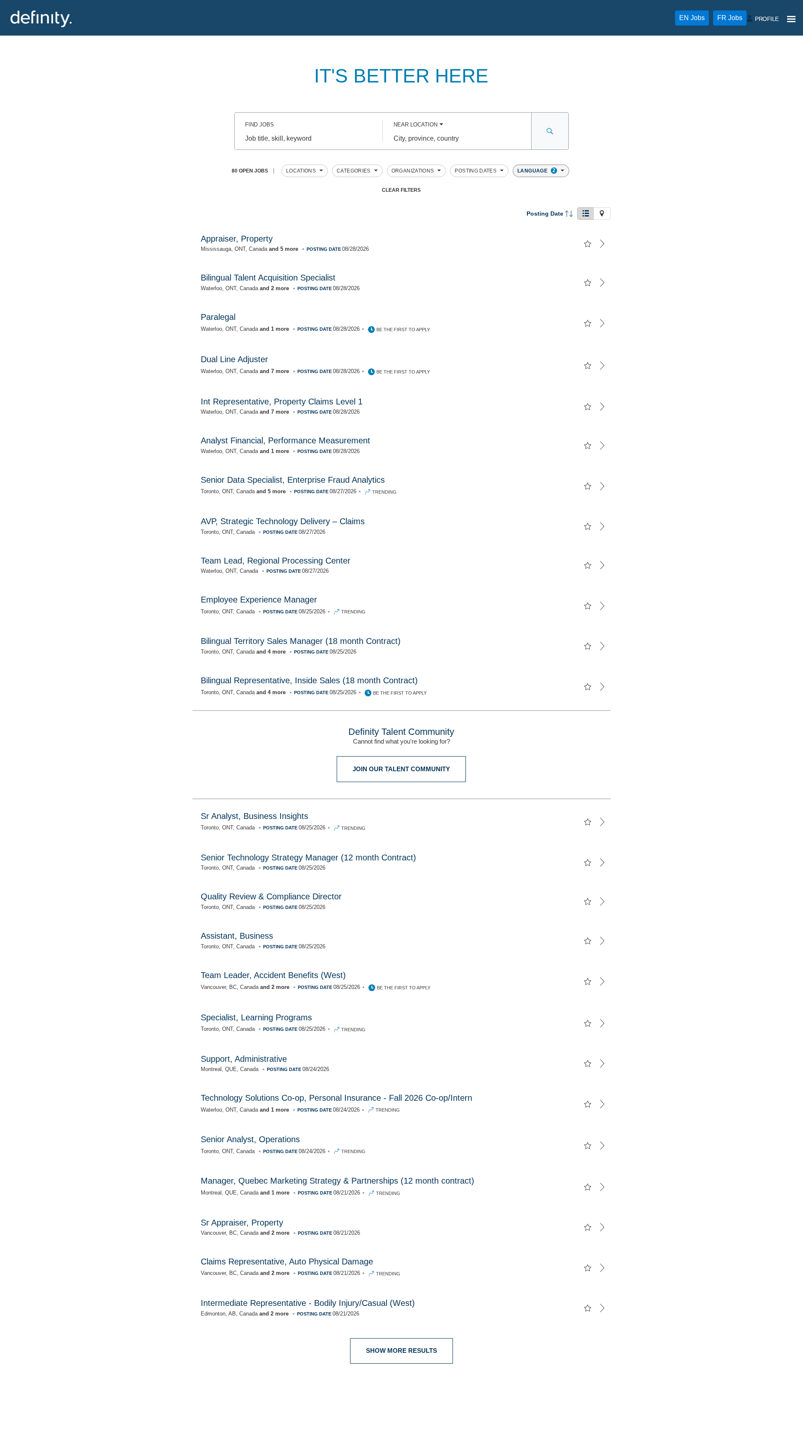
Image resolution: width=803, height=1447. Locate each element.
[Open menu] (791, 19)
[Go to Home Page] (41, 18)
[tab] (585, 213)
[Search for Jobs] (550, 131)
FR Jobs (729, 17)
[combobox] (308, 139)
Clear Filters (401, 190)
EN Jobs (692, 17)
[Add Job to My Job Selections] (587, 243)
